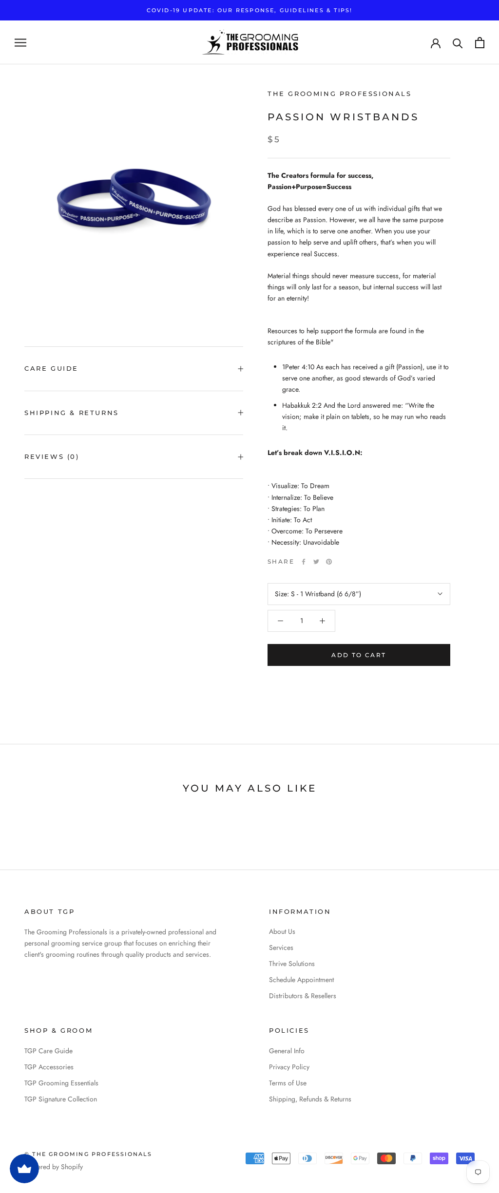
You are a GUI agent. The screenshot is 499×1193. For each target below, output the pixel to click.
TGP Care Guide (48, 1051)
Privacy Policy (289, 1067)
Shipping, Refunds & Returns (310, 1099)
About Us (282, 931)
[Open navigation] (20, 42)
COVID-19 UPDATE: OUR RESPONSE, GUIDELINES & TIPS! (250, 10)
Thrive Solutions (292, 963)
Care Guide (51, 368)
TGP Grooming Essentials (61, 1083)
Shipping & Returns (71, 413)
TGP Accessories (49, 1067)
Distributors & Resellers (302, 996)
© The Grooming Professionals (88, 1154)
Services (281, 947)
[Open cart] (479, 42)
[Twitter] (316, 562)
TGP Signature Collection (60, 1099)
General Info (287, 1051)
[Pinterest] (329, 562)
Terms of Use (288, 1083)
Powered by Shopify (53, 1167)
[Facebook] (304, 562)
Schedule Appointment (301, 980)
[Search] (458, 43)
